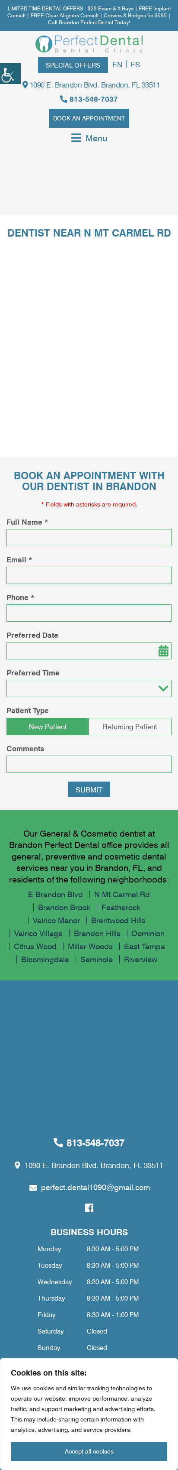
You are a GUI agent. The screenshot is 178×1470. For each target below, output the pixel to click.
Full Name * (27, 522)
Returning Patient (130, 726)
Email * (19, 560)
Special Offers (73, 65)
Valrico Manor (56, 920)
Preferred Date (32, 635)
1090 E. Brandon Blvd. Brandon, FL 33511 (94, 84)
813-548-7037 (92, 99)
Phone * (20, 597)
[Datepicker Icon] (163, 650)
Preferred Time (33, 673)
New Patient (48, 726)
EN (117, 64)
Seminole (96, 959)
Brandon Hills (97, 933)
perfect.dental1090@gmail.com (95, 1187)
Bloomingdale (45, 959)
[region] (89, 1414)
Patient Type (27, 710)
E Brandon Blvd (55, 894)
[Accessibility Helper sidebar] (10, 73)
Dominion (148, 933)
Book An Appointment (89, 118)
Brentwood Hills (118, 920)
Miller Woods (90, 946)
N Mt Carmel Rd (122, 894)
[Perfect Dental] (89, 44)
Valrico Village (38, 933)
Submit (89, 789)
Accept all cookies (89, 1451)
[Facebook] (89, 1208)
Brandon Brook (64, 907)
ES (135, 64)
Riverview (140, 959)
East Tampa (144, 946)
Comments (25, 748)
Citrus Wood (35, 946)
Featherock (121, 907)
